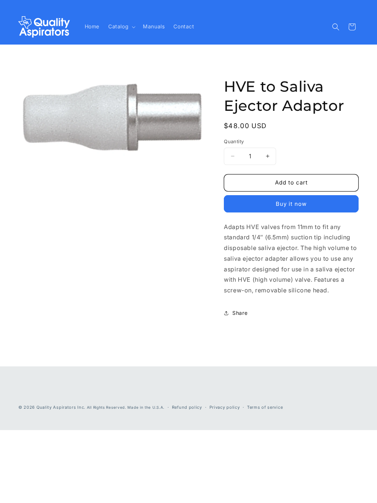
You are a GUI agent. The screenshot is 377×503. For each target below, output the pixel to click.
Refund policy (187, 407)
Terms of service (265, 407)
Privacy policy (224, 407)
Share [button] (239, 313)
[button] (121, 26)
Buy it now (291, 203)
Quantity (234, 141)
